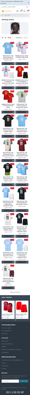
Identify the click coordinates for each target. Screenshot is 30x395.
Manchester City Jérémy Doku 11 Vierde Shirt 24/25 (8, 154)
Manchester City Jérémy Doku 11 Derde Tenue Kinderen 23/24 (22, 229)
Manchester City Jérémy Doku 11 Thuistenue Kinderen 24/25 (8, 203)
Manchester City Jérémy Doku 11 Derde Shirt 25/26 (22, 105)
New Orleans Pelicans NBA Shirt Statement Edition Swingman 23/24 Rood (8, 314)
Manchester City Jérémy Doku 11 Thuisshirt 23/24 (8, 254)
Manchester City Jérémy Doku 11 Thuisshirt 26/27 (8, 57)
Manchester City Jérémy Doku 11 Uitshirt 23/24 (8, 228)
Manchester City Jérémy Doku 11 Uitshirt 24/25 (8, 178)
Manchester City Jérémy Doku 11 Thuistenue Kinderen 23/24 (22, 255)
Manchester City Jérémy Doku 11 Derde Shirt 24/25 (22, 154)
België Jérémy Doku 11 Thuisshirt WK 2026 (8, 105)
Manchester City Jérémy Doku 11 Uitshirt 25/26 (8, 130)
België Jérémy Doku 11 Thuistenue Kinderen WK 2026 (21, 81)
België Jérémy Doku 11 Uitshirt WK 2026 (21, 56)
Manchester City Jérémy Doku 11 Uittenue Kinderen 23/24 (8, 281)
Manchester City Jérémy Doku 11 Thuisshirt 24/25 (22, 178)
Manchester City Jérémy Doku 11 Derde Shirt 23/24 (22, 202)
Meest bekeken (7, 297)
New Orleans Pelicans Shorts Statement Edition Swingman (22, 314)
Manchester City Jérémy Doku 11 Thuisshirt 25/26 (22, 130)
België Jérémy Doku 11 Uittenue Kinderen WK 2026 (8, 81)
